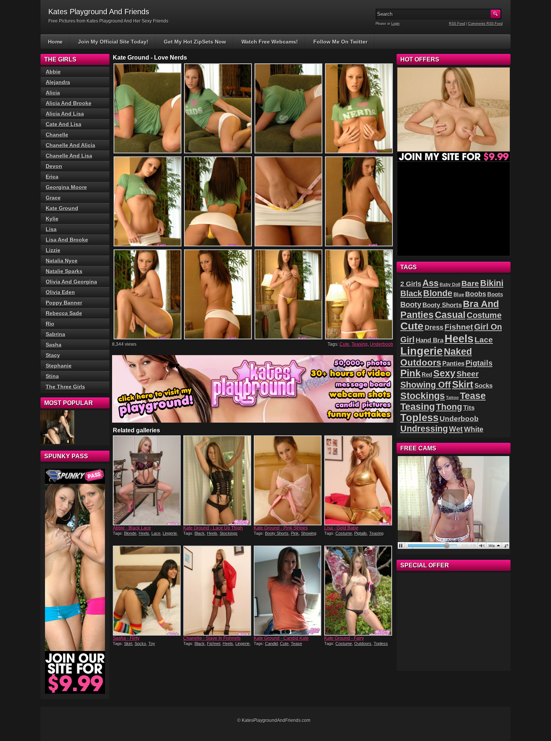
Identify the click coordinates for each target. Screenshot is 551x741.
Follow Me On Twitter (340, 42)
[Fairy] (358, 591)
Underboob (381, 344)
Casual (450, 315)
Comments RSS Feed (485, 24)
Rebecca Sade (64, 313)
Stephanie (59, 366)
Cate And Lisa (63, 124)
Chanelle (57, 135)
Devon (54, 166)
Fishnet (213, 643)
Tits (469, 407)
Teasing (360, 344)
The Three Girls (65, 387)
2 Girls (410, 284)
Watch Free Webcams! (269, 42)
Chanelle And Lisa (69, 156)
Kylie (52, 219)
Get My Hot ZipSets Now (195, 42)
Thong (449, 407)
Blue (459, 294)
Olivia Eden (60, 292)
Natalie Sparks (64, 271)
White (474, 429)
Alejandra (58, 82)
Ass (430, 283)
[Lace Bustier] (57, 427)
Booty (410, 304)
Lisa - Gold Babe (341, 528)
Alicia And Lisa (65, 114)
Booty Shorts (277, 533)
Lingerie (170, 533)
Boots (495, 294)
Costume (343, 533)
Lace (155, 533)
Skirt (128, 643)
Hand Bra (429, 340)
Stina (52, 376)
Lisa (51, 229)
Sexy (444, 373)
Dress (434, 327)
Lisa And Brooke (67, 240)
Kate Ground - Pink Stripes (281, 528)
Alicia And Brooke (68, 103)
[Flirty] (147, 591)
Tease (296, 643)
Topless (381, 643)
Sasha (53, 345)
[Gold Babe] (358, 480)
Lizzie (53, 250)
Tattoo (452, 397)
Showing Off (425, 385)
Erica (52, 177)
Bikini (491, 283)
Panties (453, 363)
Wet (456, 429)
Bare (470, 283)
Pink (295, 533)
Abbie (53, 72)
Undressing (424, 429)
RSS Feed (457, 24)
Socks (140, 643)
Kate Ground (62, 208)
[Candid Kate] (288, 591)
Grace (53, 198)
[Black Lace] (147, 480)
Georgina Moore (66, 187)
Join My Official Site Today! (113, 42)
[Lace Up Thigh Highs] (217, 480)
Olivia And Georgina (71, 282)
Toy (151, 643)
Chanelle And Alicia (70, 145)
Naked (458, 351)
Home (55, 42)
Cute (344, 344)
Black (200, 533)
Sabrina (55, 334)
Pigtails (360, 533)
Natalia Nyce (62, 261)
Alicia (53, 93)
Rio (50, 324)
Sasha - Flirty (126, 638)
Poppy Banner (64, 303)
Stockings (229, 533)
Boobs (475, 294)
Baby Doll (450, 284)
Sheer (468, 373)
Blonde (130, 533)
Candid (271, 643)
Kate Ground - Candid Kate (281, 638)
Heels (144, 533)
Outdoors (362, 643)
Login (395, 24)
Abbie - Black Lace (132, 528)
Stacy (53, 355)
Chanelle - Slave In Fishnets (212, 638)
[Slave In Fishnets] (217, 591)
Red (427, 374)
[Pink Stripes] (288, 480)
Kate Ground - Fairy (344, 638)
